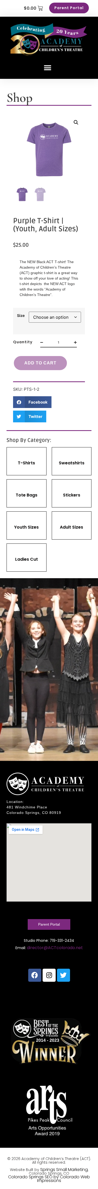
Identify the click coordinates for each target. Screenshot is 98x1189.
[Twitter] (63, 975)
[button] (48, 68)
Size (21, 315)
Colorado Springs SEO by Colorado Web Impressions (49, 1179)
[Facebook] (34, 975)
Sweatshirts (71, 463)
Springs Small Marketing (64, 1170)
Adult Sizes (71, 527)
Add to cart (40, 363)
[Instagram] (49, 975)
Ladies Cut (26, 559)
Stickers (71, 495)
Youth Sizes (26, 527)
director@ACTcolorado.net (55, 948)
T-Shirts (26, 463)
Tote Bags (26, 495)
